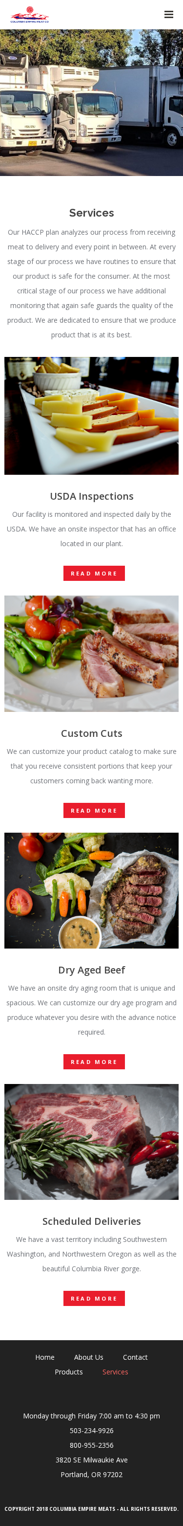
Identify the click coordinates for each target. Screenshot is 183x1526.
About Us (88, 1357)
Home (45, 1357)
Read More (94, 573)
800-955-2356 (92, 1445)
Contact (135, 1357)
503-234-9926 (92, 1430)
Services (115, 1371)
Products (69, 1371)
